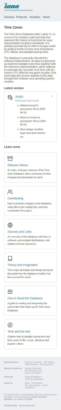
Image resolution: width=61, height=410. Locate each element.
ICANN (29, 399)
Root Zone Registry (33, 362)
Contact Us (29, 388)
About (46, 17)
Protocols (21, 17)
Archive (45, 385)
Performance (37, 383)
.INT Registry (49, 362)
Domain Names (11, 362)
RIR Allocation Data (33, 371)
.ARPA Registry (31, 364)
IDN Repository (46, 364)
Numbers (35, 17)
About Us (8, 383)
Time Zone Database (34, 379)
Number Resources (13, 368)
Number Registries (33, 368)
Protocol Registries (33, 377)
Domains (9, 17)
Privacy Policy (10, 405)
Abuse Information (33, 373)
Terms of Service (27, 405)
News (27, 383)
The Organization (32, 385)
